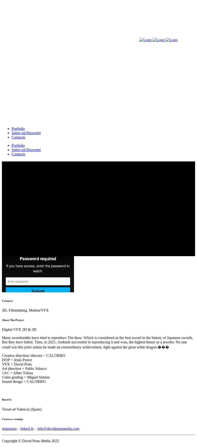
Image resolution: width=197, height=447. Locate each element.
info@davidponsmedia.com (58, 429)
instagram (9, 429)
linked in (27, 429)
